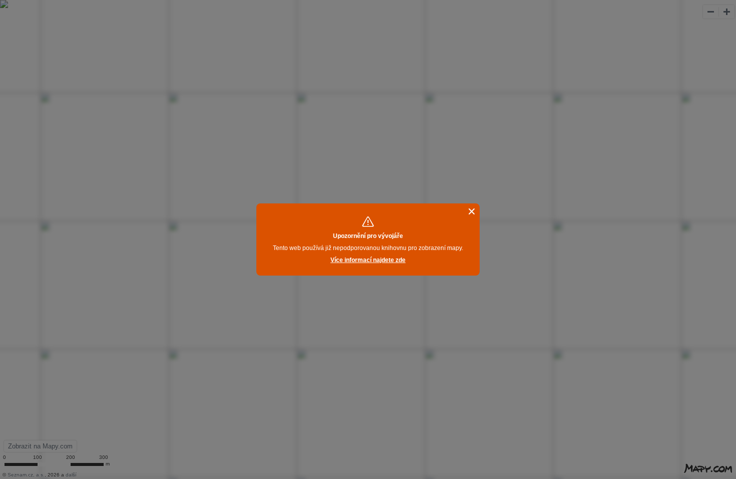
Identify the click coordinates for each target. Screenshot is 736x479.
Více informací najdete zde (368, 260)
